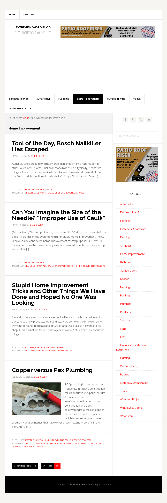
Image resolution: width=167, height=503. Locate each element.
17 (44, 466)
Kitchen (124, 278)
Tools (49, 190)
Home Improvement (35, 190)
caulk (50, 266)
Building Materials (44, 193)
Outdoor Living (129, 366)
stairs (123, 328)
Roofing (124, 374)
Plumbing (125, 303)
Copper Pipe (53, 443)
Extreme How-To (34, 347)
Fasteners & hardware (133, 229)
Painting (125, 295)
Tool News (71, 193)
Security (125, 320)
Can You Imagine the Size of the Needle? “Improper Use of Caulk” (58, 215)
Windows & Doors (131, 407)
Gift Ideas (126, 245)
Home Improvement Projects (90, 266)
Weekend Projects (81, 440)
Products (125, 312)
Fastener (125, 220)
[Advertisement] (83, 69)
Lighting (125, 357)
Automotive (127, 204)
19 (58, 466)
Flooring (125, 237)
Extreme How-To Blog (33, 27)
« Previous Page (22, 466)
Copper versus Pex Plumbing (52, 369)
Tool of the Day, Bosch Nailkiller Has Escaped (56, 146)
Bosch (29, 193)
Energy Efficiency (64, 266)
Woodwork (126, 416)
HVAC (123, 337)
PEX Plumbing (36, 446)
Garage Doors (128, 270)
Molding (125, 287)
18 (51, 466)
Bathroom (126, 262)
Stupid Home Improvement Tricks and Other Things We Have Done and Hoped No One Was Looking (58, 294)
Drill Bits (60, 193)
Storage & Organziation (134, 382)
